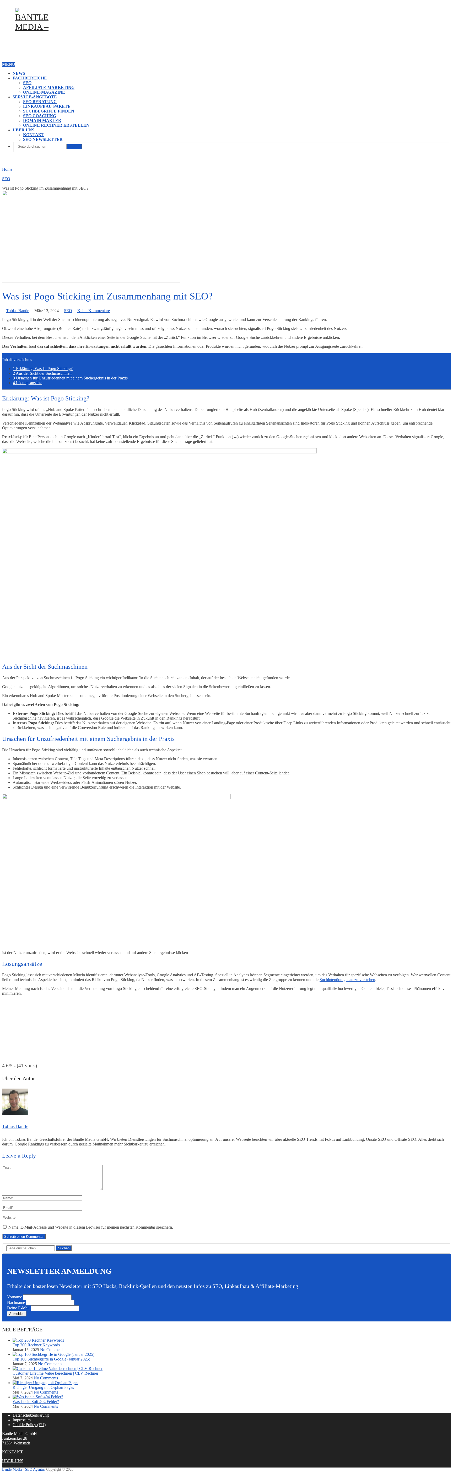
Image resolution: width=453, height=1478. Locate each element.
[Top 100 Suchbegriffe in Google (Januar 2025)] (53, 1354)
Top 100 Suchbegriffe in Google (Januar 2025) (51, 1359)
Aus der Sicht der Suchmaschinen (42, 373)
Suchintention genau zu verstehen (347, 979)
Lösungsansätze (27, 383)
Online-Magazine (44, 92)
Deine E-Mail (18, 1308)
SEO (27, 83)
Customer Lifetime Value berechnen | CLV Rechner (55, 1373)
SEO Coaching (39, 116)
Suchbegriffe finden (48, 111)
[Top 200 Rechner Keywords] (38, 1340)
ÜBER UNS (23, 130)
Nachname (16, 1302)
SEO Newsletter (43, 139)
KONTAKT (33, 134)
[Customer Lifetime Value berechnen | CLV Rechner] (58, 1368)
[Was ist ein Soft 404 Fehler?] (38, 1397)
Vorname (14, 1297)
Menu (8, 64)
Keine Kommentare (93, 310)
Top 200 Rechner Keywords (36, 1345)
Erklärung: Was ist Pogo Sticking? (43, 368)
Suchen (74, 146)
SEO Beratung (40, 101)
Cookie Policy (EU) (29, 1424)
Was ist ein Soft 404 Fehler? (36, 1401)
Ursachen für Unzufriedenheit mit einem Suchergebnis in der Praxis (70, 378)
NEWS (19, 73)
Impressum (22, 1420)
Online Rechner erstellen (56, 125)
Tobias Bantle (17, 310)
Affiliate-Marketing (48, 87)
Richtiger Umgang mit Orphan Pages (43, 1387)
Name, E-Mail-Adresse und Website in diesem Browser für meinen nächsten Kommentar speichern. (90, 1227)
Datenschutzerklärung (31, 1415)
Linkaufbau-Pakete (47, 106)
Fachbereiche (30, 78)
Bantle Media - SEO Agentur (23, 1469)
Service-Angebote (35, 97)
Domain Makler (42, 120)
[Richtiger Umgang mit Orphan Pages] (45, 1382)
